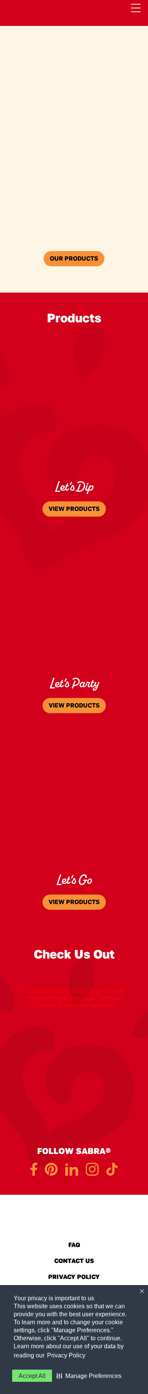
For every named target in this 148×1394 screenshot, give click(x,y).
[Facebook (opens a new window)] (33, 1169)
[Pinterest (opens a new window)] (51, 1169)
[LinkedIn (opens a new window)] (71, 1169)
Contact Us (74, 1259)
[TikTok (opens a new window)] (111, 1169)
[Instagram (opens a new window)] (92, 1169)
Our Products (74, 258)
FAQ (74, 1244)
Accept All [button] (32, 1376)
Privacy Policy (66, 1355)
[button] (89, 1376)
